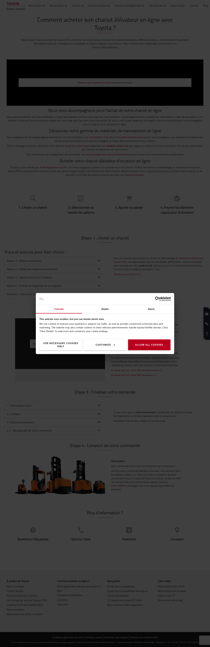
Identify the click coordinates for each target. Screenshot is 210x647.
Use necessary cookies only (60, 344)
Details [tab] (105, 309)
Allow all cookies (149, 344)
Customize (103, 344)
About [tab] (151, 309)
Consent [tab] (58, 309)
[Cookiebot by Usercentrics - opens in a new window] (157, 299)
